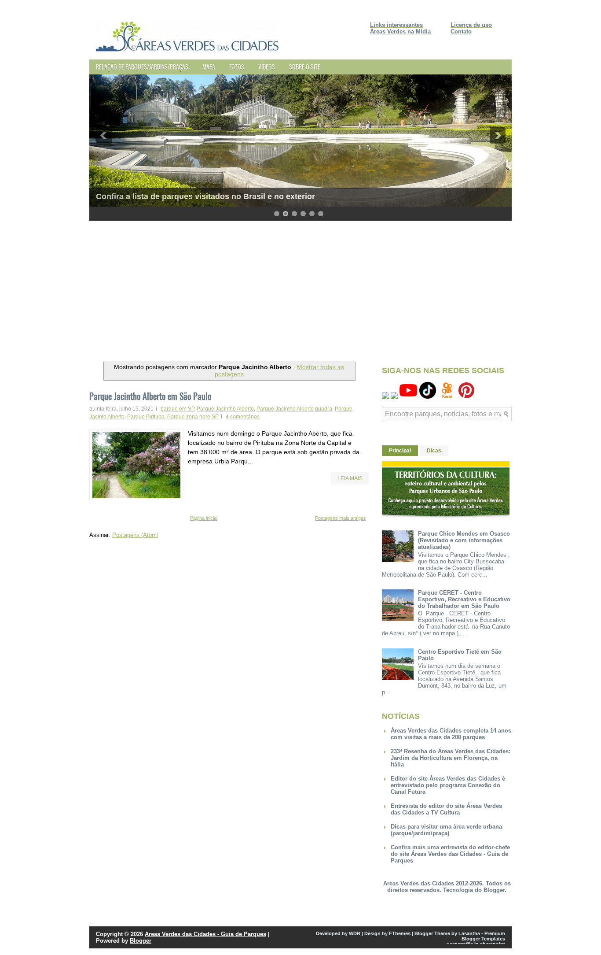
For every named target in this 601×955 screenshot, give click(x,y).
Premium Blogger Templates (483, 936)
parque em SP (177, 409)
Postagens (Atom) (135, 535)
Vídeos (266, 66)
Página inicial (203, 518)
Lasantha (469, 933)
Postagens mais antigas (340, 518)
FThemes (399, 933)
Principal (400, 451)
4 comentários (243, 417)
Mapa (208, 66)
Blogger (494, 890)
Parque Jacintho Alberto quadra (294, 409)
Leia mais (350, 478)
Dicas (434, 451)
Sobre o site (304, 66)
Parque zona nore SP (193, 417)
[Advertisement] (300, 289)
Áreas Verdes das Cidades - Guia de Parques (205, 934)
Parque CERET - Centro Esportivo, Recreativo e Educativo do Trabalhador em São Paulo (464, 599)
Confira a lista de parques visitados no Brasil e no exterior (205, 196)
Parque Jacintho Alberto (225, 409)
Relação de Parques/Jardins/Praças (142, 66)
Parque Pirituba (146, 417)
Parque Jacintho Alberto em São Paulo (150, 396)
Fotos (236, 66)
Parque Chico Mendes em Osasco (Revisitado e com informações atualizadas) (464, 540)
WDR (354, 933)
